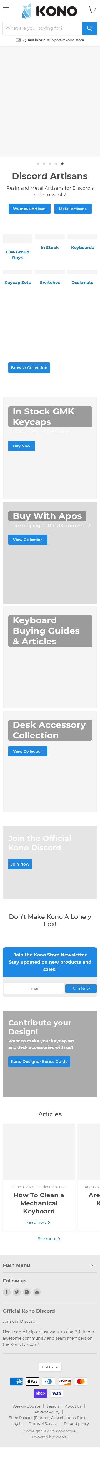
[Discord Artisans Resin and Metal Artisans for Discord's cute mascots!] (50, 101)
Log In (17, 1423)
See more (48, 1238)
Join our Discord (19, 1321)
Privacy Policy (47, 1412)
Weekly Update (26, 1406)
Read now (37, 1222)
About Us (73, 1406)
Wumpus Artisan (29, 208)
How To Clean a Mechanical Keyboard (39, 1203)
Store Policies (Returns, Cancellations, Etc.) (47, 1417)
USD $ (47, 1367)
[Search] (89, 28)
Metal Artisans (73, 208)
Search (52, 1406)
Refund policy (76, 1423)
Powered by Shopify (50, 1437)
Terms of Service (43, 1423)
